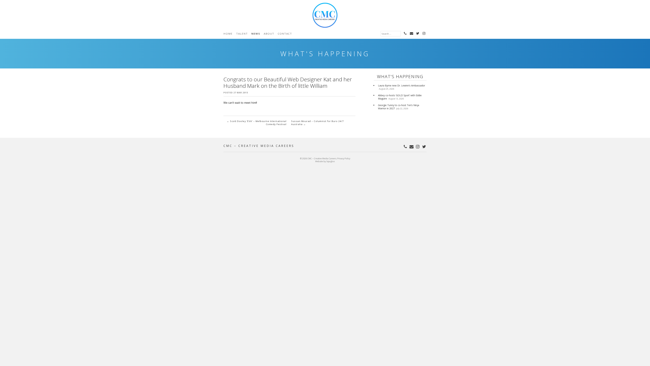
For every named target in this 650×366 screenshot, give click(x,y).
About (269, 33)
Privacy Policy (343, 158)
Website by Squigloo (325, 161)
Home (228, 33)
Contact (285, 33)
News (255, 33)
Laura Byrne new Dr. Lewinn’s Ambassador (401, 85)
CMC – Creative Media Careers (258, 146)
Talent (242, 33)
